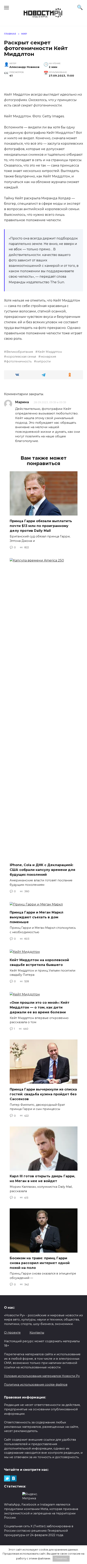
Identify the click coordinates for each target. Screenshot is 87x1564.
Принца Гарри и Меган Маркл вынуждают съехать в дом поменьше (36, 917)
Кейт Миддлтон (50, 352)
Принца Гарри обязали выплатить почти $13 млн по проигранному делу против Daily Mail (41, 526)
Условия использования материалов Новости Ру (42, 1376)
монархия (48, 356)
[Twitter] (7, 1478)
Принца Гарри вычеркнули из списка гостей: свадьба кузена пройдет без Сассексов (43, 1094)
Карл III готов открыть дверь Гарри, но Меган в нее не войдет (42, 1178)
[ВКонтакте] (14, 1478)
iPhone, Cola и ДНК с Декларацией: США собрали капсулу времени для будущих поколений (42, 870)
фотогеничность (19, 361)
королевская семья (21, 356)
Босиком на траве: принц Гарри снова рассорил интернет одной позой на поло (40, 1263)
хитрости (43, 361)
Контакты (37, 1332)
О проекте (12, 1332)
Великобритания (19, 352)
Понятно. (61, 1558)
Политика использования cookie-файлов (35, 1384)
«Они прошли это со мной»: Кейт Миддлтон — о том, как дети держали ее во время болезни (39, 1007)
